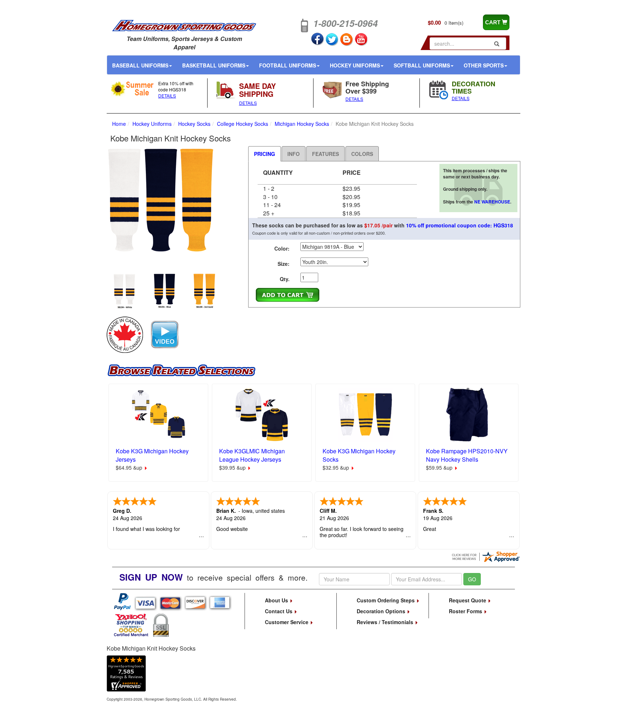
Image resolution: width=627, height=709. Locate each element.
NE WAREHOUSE (492, 201)
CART (493, 22)
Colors (362, 153)
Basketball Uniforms (213, 65)
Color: (282, 248)
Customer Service (287, 622)
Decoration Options (382, 611)
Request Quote (468, 600)
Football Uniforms (287, 65)
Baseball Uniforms (140, 65)
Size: (284, 263)
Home (119, 123)
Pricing (264, 153)
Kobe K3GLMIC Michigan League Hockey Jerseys (252, 455)
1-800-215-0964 (345, 23)
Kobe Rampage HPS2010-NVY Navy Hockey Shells (467, 455)
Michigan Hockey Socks (302, 123)
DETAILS (167, 95)
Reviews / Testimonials (386, 622)
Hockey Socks (194, 123)
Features (325, 153)
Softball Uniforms (422, 65)
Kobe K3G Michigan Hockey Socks (359, 455)
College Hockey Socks (242, 123)
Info (293, 153)
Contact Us (279, 611)
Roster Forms (466, 611)
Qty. (285, 279)
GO (472, 579)
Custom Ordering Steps (386, 600)
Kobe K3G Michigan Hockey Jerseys (152, 455)
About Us (277, 600)
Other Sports (484, 65)
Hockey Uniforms (355, 65)
